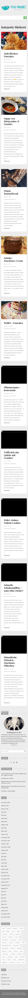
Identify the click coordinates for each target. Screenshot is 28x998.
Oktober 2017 (5, 882)
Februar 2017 (4, 907)
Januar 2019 (4, 834)
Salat (16, 956)
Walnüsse (12, 962)
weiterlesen (14, 745)
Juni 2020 (4, 812)
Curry (13, 931)
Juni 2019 (3, 828)
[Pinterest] (14, 762)
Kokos (23, 942)
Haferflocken (5, 939)
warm (18, 962)
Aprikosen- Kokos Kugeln (8, 791)
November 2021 (5, 802)
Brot (3, 931)
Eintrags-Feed (5, 977)
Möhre (10, 951)
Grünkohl (10, 937)
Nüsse (21, 951)
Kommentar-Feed (6, 981)
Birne (21, 928)
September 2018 (5, 847)
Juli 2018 (3, 853)
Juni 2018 (3, 856)
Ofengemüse (5, 954)
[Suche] (25, 751)
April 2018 (4, 863)
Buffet (7, 931)
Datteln (18, 931)
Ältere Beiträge (5, 711)
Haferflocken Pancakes (11, 55)
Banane (9, 928)
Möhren (16, 951)
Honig (19, 939)
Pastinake (20, 954)
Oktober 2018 (5, 844)
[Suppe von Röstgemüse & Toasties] (14, 105)
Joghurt (11, 942)
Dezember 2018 (5, 837)
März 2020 (4, 821)
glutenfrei (18, 934)
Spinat (8, 959)
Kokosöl (12, 948)
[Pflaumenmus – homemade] (14, 374)
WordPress (24, 994)
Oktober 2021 (5, 805)
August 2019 (4, 824)
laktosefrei (19, 948)
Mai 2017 (3, 898)
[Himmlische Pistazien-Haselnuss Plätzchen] (14, 644)
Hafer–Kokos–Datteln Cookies (12, 521)
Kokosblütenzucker (6, 945)
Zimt (23, 962)
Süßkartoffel (21, 959)
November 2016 (5, 917)
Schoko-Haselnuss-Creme (13, 259)
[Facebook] (11, 762)
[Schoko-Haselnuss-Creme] (14, 245)
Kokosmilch (16, 945)
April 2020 (4, 818)
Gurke (16, 937)
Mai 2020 (3, 815)
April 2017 (4, 901)
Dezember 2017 (5, 875)
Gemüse (11, 934)
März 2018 (4, 866)
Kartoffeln (17, 942)
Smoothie (22, 956)
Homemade (13, 939)
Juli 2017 (3, 891)
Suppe (14, 959)
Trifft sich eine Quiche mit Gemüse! (11, 455)
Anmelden (4, 974)
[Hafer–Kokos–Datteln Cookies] (14, 507)
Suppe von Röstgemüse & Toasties (11, 121)
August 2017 (4, 888)
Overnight (13, 954)
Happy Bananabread (11, 192)
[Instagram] (17, 762)
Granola (4, 937)
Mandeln (4, 951)
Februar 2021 (4, 809)
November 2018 (5, 840)
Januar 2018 (4, 872)
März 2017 (4, 904)
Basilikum (15, 928)
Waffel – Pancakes (13, 322)
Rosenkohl (10, 956)
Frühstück (4, 934)
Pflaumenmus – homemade (12, 389)
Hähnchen (4, 942)
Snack (3, 959)
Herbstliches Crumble (7, 778)
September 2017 (5, 885)
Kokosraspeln (5, 948)
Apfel (3, 928)
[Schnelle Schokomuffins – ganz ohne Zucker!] (14, 572)
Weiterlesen (7, 89)
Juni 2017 (3, 894)
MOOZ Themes (10, 994)
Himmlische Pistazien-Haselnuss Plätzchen (10, 661)
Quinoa (3, 956)
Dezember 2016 (5, 914)
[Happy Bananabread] (14, 178)
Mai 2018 (3, 859)
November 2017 (5, 879)
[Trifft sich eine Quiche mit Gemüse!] (14, 439)
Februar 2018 (4, 869)
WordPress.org (5, 984)
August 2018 (4, 850)
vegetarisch (4, 962)
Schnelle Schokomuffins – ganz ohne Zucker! (13, 587)
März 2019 (4, 831)
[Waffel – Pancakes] (14, 310)
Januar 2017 (4, 910)
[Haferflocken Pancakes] (14, 40)
